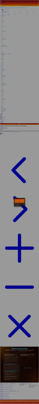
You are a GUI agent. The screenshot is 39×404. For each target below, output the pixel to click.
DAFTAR (19, 201)
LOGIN (19, 199)
